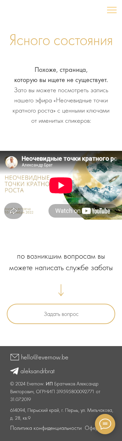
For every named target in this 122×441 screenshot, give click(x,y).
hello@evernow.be (44, 357)
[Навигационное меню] (112, 10)
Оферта (94, 428)
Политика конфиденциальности (46, 428)
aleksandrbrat (37, 370)
